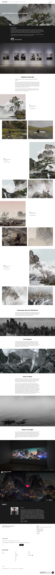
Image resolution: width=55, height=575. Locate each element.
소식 (15, 558)
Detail (22, 521)
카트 (49, 1)
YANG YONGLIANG (18, 39)
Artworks (26, 521)
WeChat (32, 555)
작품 (15, 553)
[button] (50, 3)
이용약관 (17, 568)
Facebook (28, 555)
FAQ (10, 568)
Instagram (30, 555)
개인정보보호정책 (21, 568)
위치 (15, 559)
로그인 (52, 1)
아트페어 (3, 553)
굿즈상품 (16, 554)
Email (3, 544)
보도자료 (16, 555)
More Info (38, 533)
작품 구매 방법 (14, 568)
